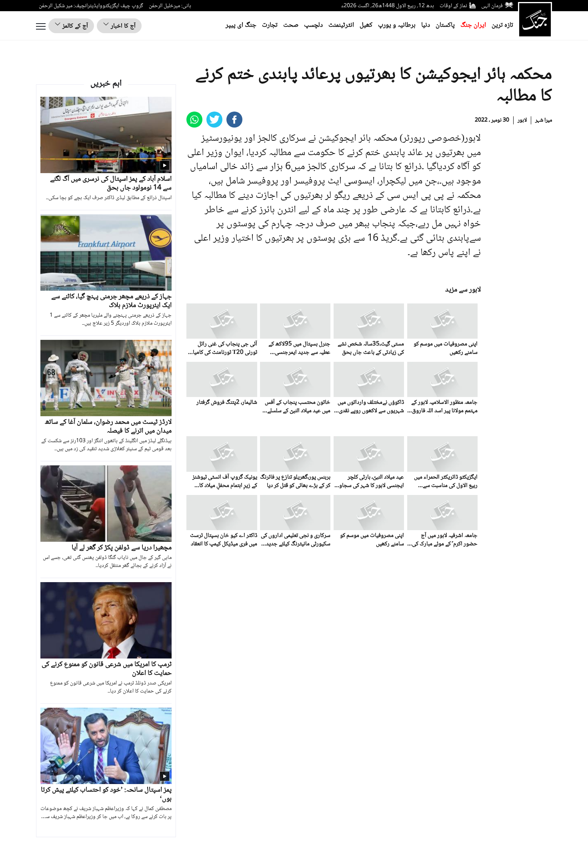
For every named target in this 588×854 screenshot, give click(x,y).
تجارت (270, 25)
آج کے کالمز (74, 26)
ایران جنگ (473, 25)
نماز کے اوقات (453, 6)
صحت (290, 25)
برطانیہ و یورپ (397, 25)
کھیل (366, 25)
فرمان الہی (492, 6)
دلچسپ (313, 25)
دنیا (425, 25)
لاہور (522, 120)
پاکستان (445, 25)
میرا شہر (543, 120)
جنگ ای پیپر (241, 25)
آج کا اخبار (122, 26)
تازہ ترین (502, 25)
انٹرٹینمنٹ (341, 25)
